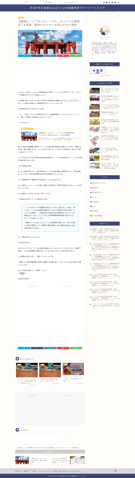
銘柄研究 (21, 17)
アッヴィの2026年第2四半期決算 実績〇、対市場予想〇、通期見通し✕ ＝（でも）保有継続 (105, 276)
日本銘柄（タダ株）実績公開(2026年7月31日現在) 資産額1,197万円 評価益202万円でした (105, 230)
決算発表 (95, 211)
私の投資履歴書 (97, 215)
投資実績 (95, 201)
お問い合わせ (48, 2)
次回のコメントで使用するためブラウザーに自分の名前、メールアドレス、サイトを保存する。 (49, 447)
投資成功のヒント (98, 192)
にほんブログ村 (23, 278)
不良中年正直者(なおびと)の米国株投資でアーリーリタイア (67, 7)
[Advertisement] (50, 75)
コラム (94, 197)
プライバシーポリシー (70, 2)
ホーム (26, 2)
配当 (93, 206)
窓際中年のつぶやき (98, 183)
